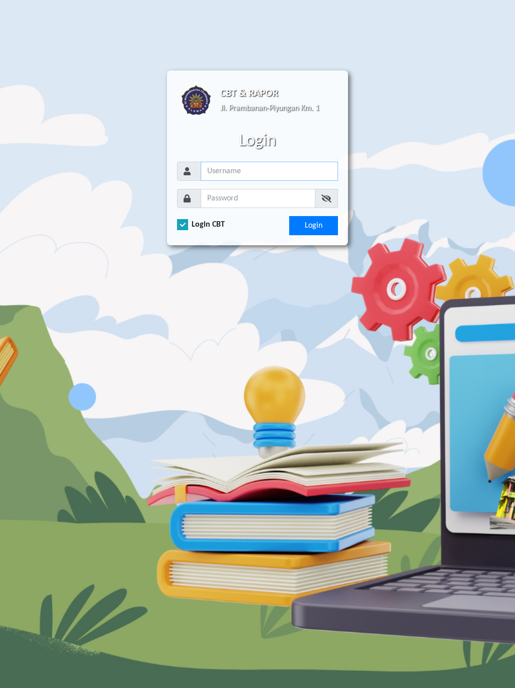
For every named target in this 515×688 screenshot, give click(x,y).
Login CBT (208, 225)
